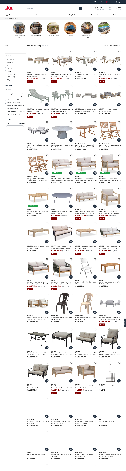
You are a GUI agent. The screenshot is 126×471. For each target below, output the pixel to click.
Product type (8, 85)
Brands (7, 51)
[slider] (6, 125)
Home (6, 18)
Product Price (8, 120)
